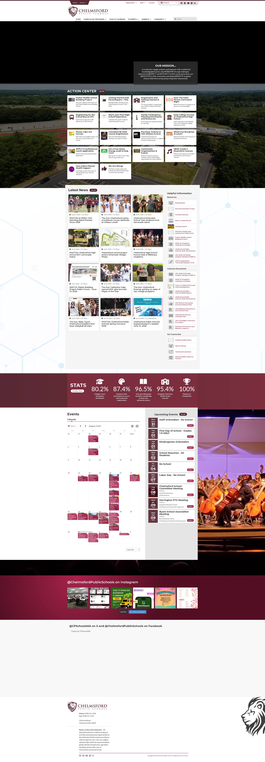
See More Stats (77, 391)
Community (159, 19)
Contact (151, 3)
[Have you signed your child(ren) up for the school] (121, 598)
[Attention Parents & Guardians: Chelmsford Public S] (143, 598)
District (75, 3)
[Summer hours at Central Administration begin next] (165, 598)
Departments (130, 3)
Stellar (186, 755)
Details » (190, 425)
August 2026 (95, 426)
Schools (82, 3)
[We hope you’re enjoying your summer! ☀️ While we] (99, 598)
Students (132, 19)
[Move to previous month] (80, 426)
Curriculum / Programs (94, 19)
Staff (142, 3)
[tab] (132, 426)
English (166, 3)
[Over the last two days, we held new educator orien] (77, 598)
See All (101, 91)
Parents (145, 19)
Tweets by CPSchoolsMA (80, 631)
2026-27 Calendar (117, 19)
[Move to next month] (85, 426)
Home (78, 19)
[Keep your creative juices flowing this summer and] (187, 598)
